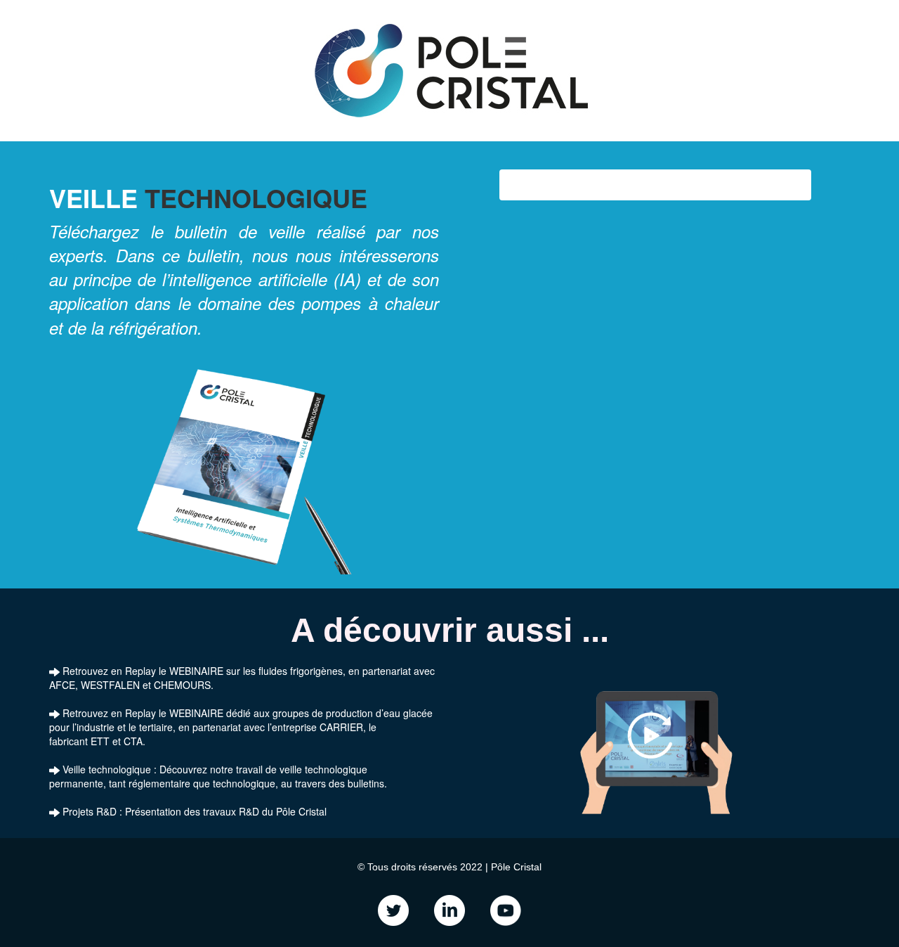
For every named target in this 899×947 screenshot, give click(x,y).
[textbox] (449, 896)
